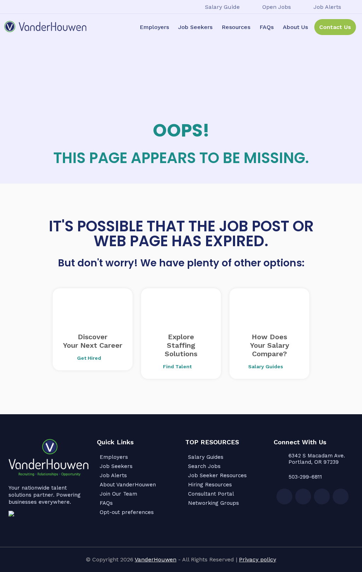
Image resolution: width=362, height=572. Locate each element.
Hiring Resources (210, 484)
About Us (295, 27)
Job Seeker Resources (217, 475)
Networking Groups (213, 503)
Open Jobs (276, 7)
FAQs (266, 27)
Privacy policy (257, 559)
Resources (236, 27)
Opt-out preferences (127, 512)
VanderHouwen (155, 559)
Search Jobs (204, 466)
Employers (154, 27)
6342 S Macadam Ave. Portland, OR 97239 (316, 458)
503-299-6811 (305, 477)
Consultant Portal (211, 494)
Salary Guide (222, 7)
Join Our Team (118, 494)
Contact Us (335, 27)
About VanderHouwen (128, 484)
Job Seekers (195, 27)
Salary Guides (205, 457)
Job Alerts (327, 7)
